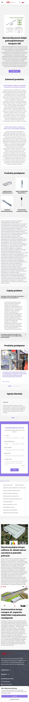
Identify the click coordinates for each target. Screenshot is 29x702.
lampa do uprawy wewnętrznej (10, 493)
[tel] (27, 345)
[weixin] (27, 352)
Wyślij (14, 470)
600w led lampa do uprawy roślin (11, 496)
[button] (13, 417)
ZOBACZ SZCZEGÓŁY (7, 183)
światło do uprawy (19, 485)
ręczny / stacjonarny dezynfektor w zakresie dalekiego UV (22, 192)
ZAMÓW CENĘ (14, 71)
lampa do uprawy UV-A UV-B (10, 504)
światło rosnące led (7, 485)
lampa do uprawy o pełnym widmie (11, 490)
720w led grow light (7, 501)
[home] (11, 2)
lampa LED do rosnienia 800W (10, 510)
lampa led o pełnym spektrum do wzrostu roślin (14, 487)
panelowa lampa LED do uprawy (10, 512)
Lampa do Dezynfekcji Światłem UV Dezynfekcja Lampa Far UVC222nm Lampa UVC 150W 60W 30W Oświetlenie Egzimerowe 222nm (7, 210)
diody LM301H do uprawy (9, 507)
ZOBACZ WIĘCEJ (6, 381)
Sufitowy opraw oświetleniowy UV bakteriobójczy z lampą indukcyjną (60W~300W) (7, 192)
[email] (27, 348)
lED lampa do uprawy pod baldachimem (12, 499)
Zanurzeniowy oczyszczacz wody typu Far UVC (21, 210)
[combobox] (7, 444)
